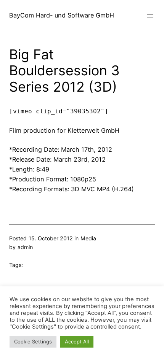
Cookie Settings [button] (33, 341)
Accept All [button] (77, 341)
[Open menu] (150, 15)
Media (88, 238)
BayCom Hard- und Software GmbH (61, 15)
